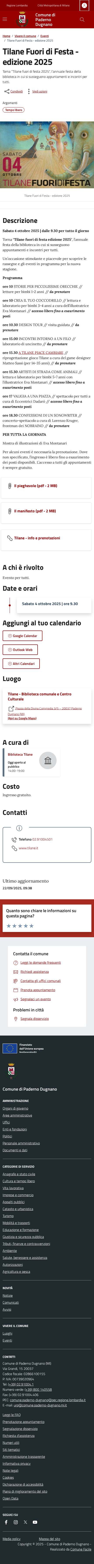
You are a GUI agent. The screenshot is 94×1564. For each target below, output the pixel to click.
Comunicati (11, 1302)
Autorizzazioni (13, 1264)
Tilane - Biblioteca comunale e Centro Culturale (39, 696)
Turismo (8, 1215)
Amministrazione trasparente (24, 1456)
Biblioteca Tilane (20, 754)
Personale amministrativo (21, 1143)
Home (6, 36)
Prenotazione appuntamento (23, 1421)
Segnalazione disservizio (20, 1428)
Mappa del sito (49, 1538)
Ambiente (10, 1250)
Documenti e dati (15, 1150)
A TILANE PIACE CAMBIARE (41, 352)
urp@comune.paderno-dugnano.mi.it (40, 1405)
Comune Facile (80, 1549)
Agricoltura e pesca (16, 1271)
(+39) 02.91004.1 (21, 1384)
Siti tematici (11, 1449)
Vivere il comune (25, 36)
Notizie (8, 1295)
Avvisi (7, 1309)
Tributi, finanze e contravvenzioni (26, 1243)
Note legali (10, 1470)
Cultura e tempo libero (19, 1181)
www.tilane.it (28, 848)
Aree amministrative (17, 1115)
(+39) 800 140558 (38, 1389)
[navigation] (4, 19)
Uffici (6, 1122)
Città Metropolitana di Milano (54, 5)
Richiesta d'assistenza (19, 1435)
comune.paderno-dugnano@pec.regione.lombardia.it (48, 1400)
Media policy (12, 1538)
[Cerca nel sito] (82, 19)
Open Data (10, 1498)
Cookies (8, 1477)
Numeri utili (11, 1442)
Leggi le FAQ (12, 1414)
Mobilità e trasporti (16, 1222)
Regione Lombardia (17, 5)
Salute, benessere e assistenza (25, 1257)
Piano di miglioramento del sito (25, 1491)
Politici (7, 1136)
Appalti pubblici (13, 1201)
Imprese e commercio (18, 1194)
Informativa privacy (17, 1463)
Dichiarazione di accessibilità (23, 1484)
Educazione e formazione (21, 1229)
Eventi (44, 36)
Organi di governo (15, 1108)
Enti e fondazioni (15, 1129)
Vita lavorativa (13, 1188)
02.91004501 (42, 839)
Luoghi (7, 1333)
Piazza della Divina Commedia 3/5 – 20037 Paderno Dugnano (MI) (45, 713)
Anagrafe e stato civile (19, 1174)
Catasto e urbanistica (18, 1208)
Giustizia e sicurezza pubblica (23, 1236)
